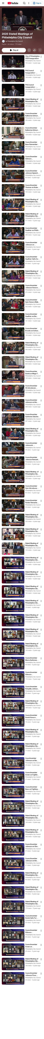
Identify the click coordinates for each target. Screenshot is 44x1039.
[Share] (34, 50)
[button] (22, 19)
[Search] (24, 3)
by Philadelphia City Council (14, 41)
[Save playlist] (29, 50)
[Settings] (28, 3)
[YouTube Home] (13, 3)
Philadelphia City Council (33, 61)
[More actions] (40, 50)
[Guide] (3, 3)
